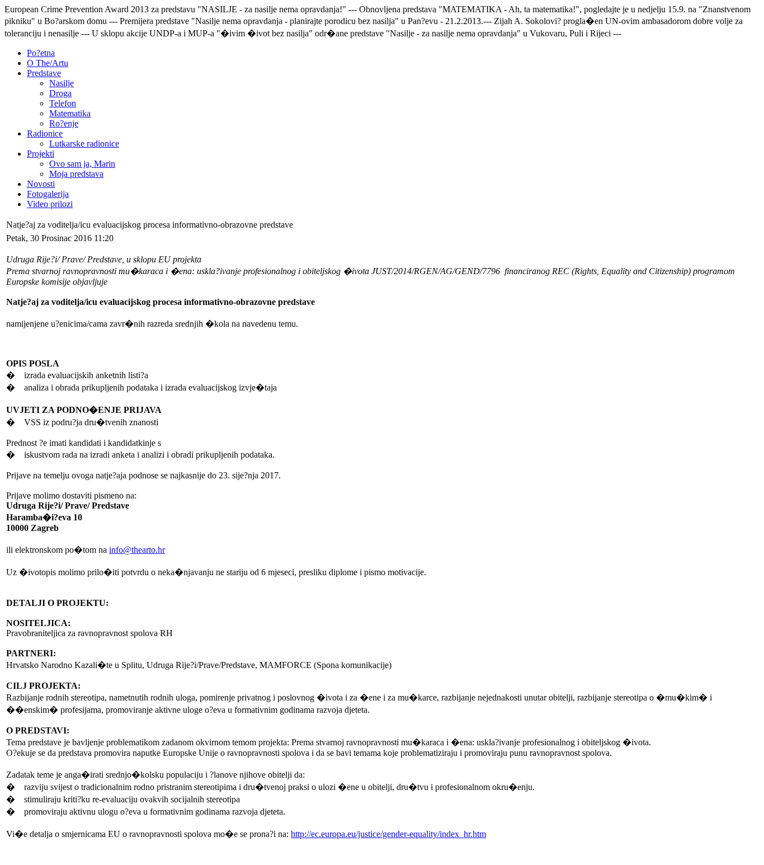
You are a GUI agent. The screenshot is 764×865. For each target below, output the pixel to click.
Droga (60, 93)
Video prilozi (50, 204)
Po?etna (41, 53)
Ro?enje (63, 123)
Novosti (41, 184)
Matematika (70, 113)
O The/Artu (47, 63)
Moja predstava (76, 173)
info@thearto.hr (137, 549)
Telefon (62, 103)
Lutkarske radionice (84, 143)
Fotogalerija (48, 194)
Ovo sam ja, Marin (82, 163)
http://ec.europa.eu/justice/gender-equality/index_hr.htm (388, 834)
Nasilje (61, 83)
